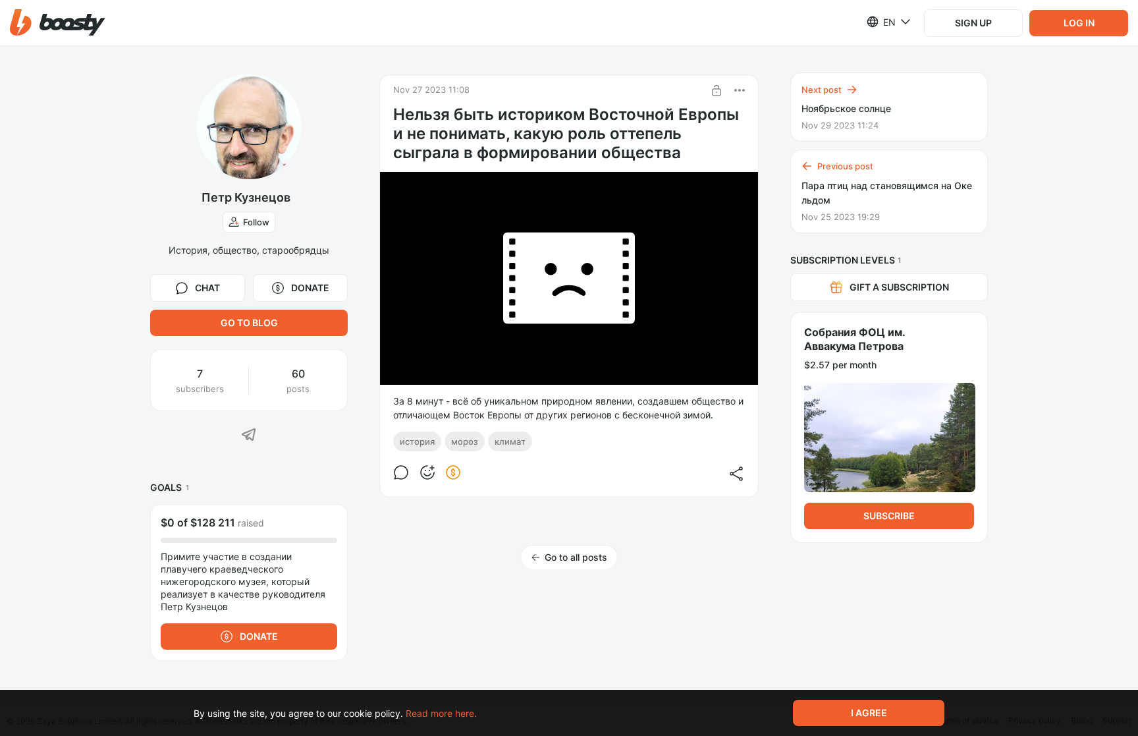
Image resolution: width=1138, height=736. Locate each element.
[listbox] (881, 21)
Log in (1079, 22)
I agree (869, 712)
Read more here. (441, 713)
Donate (310, 287)
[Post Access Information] (716, 90)
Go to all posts (576, 557)
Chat (207, 287)
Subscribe (889, 515)
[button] (57, 22)
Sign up (973, 22)
